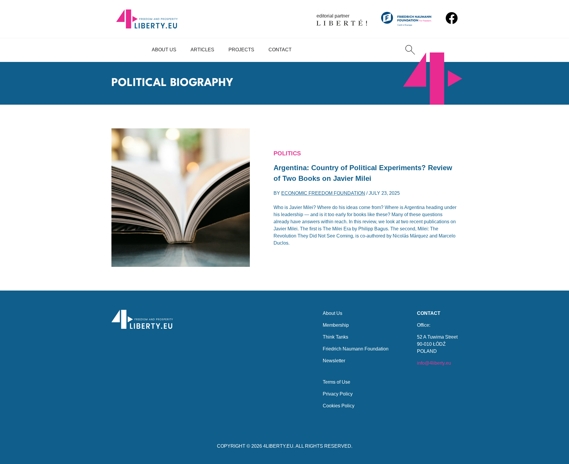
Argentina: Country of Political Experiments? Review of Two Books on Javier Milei (363, 173)
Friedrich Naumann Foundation (356, 348)
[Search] (410, 50)
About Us (164, 49)
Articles (202, 49)
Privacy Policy (338, 393)
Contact (280, 49)
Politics (287, 153)
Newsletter (334, 360)
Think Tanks (335, 336)
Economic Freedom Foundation (323, 193)
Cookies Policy (338, 405)
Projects (241, 49)
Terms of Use (336, 382)
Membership (336, 325)
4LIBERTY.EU (278, 446)
